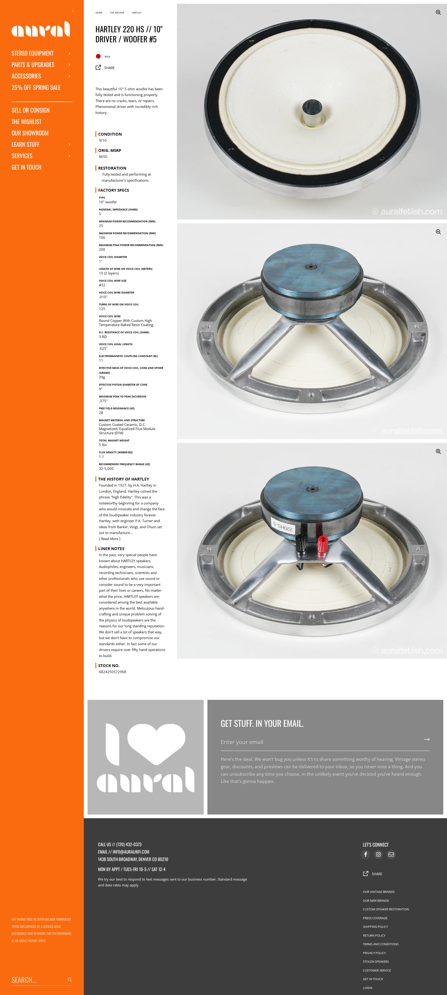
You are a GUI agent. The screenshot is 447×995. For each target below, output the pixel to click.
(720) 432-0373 (129, 844)
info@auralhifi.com (131, 851)
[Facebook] (365, 854)
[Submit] (427, 741)
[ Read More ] (109, 538)
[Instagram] (378, 854)
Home (98, 12)
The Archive (117, 12)
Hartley (137, 12)
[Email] (391, 854)
